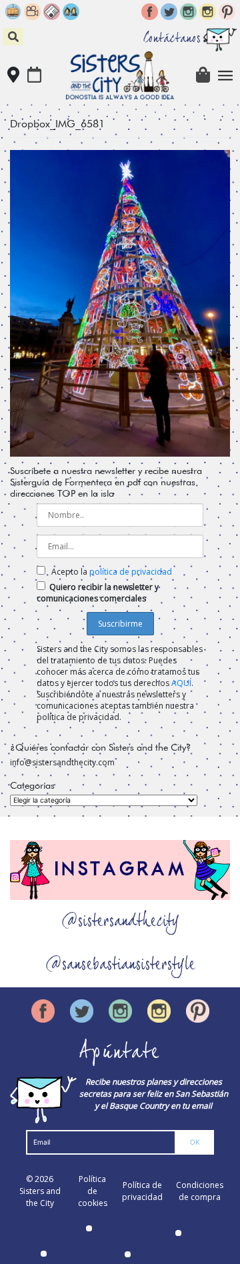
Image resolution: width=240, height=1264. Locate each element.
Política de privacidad (142, 1191)
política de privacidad (130, 571)
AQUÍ (181, 683)
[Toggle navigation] (225, 75)
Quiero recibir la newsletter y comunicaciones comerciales (98, 592)
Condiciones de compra (199, 1191)
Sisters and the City (40, 1197)
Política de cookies (92, 1191)
